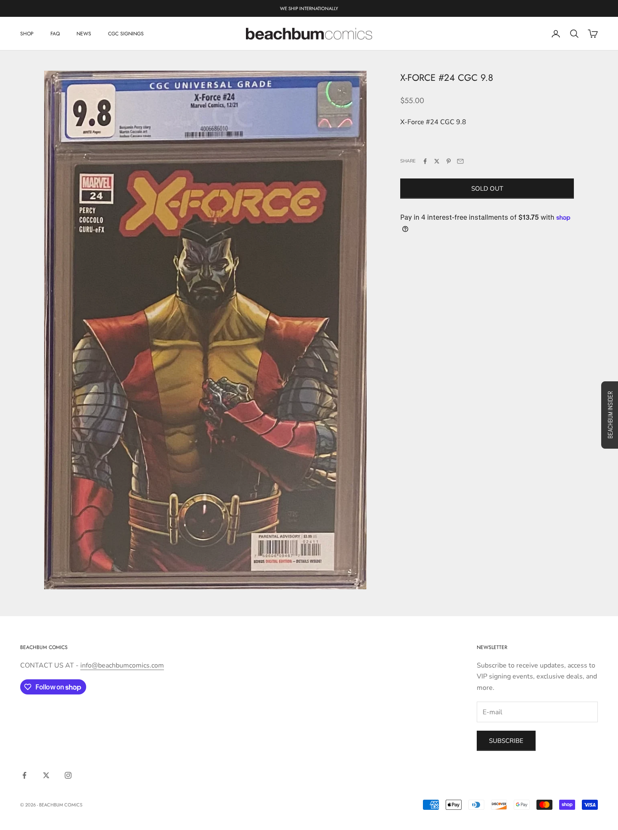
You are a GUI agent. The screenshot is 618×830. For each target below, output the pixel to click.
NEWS (84, 33)
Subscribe (506, 741)
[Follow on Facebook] (24, 775)
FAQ (55, 33)
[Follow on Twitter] (46, 775)
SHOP (27, 33)
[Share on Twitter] (436, 161)
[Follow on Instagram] (68, 775)
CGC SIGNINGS (126, 33)
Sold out (487, 188)
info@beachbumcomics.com (122, 665)
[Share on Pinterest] (448, 161)
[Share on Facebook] (425, 161)
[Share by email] (460, 161)
